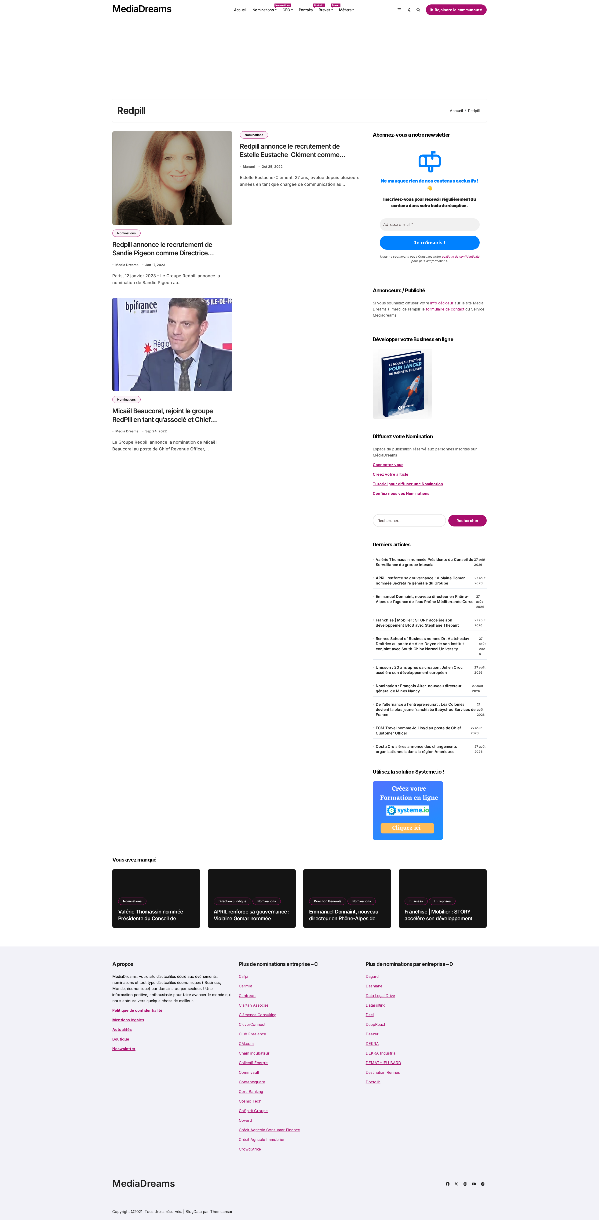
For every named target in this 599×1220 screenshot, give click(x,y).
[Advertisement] (299, 55)
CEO (286, 9)
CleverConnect (252, 1024)
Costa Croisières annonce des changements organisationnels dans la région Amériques (416, 749)
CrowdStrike (250, 1149)
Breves (327, 8)
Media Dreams (127, 265)
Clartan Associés (254, 1005)
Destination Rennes (383, 1072)
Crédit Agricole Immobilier (262, 1139)
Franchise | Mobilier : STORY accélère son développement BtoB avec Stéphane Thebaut (417, 623)
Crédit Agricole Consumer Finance (269, 1130)
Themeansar (221, 1211)
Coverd (245, 1120)
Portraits (307, 8)
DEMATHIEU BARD (383, 1062)
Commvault (249, 1072)
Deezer (372, 1034)
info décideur (441, 303)
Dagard (372, 976)
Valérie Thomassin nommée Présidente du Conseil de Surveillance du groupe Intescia (424, 562)
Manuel (249, 166)
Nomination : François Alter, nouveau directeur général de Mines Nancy (418, 688)
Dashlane (374, 986)
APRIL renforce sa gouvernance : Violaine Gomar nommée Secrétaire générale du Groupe (420, 580)
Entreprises (442, 901)
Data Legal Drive (380, 995)
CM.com (246, 1043)
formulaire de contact (445, 309)
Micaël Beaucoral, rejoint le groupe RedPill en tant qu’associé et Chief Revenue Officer (162, 419)
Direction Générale (327, 901)
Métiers (345, 9)
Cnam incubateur (254, 1053)
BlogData (194, 1211)
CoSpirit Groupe (253, 1110)
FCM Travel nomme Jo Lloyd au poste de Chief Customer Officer (418, 730)
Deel (370, 1014)
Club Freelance (252, 1034)
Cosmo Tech (250, 1101)
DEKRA (372, 1043)
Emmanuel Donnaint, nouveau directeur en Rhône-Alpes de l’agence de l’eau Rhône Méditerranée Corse (424, 599)
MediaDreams (141, 9)
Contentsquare (252, 1082)
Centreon (247, 995)
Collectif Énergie (253, 1062)
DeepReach (376, 1024)
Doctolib (373, 1082)
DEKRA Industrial (381, 1053)
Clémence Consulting (257, 1014)
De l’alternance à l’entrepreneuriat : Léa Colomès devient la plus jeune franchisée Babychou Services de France (426, 709)
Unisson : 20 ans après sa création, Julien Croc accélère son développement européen (419, 670)
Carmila (245, 986)
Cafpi (243, 976)
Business (416, 901)
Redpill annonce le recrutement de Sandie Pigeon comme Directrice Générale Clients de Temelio (162, 253)
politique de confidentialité (460, 256)
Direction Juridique (232, 901)
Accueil (240, 9)
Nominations (266, 8)
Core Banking (251, 1091)
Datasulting (375, 1005)
